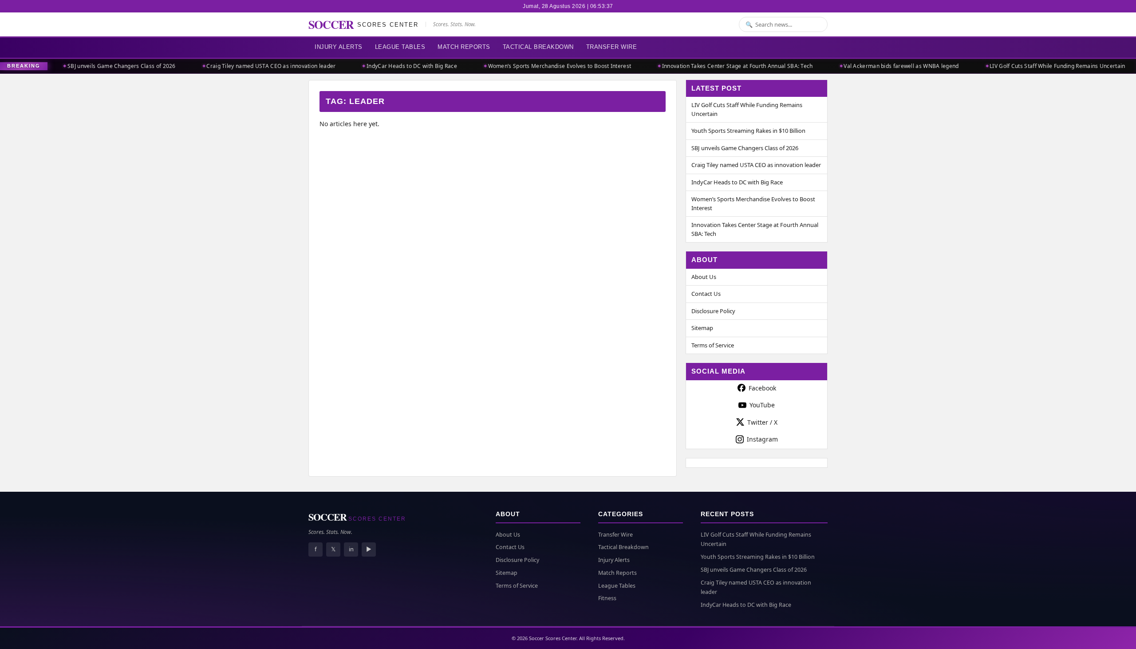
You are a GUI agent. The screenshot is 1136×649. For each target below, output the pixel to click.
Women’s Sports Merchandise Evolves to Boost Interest (546, 66)
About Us (703, 277)
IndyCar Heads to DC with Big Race (398, 66)
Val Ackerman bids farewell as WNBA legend (887, 66)
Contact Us (706, 294)
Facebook (762, 388)
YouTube (762, 405)
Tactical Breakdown (538, 47)
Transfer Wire (611, 47)
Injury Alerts (339, 47)
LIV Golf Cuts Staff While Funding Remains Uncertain (1044, 66)
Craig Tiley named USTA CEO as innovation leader (257, 66)
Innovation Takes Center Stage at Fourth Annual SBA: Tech (723, 66)
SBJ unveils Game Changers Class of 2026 (108, 66)
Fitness (607, 598)
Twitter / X (762, 422)
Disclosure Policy (713, 311)
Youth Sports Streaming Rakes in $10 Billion (748, 131)
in (351, 549)
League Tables (400, 47)
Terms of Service (712, 345)
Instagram (762, 439)
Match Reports (464, 47)
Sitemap (702, 328)
